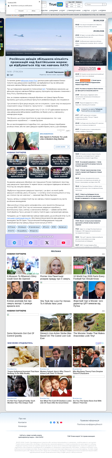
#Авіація (22, 227)
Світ (15, 15)
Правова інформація (89, 421)
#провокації (34, 227)
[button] (45, 6)
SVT (43, 89)
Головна (8, 15)
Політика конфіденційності (89, 424)
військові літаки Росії (29, 81)
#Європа (34, 231)
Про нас (22, 419)
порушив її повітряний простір (19, 218)
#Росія (46, 227)
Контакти (22, 422)
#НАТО (11, 231)
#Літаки (11, 227)
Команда (22, 426)
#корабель (22, 231)
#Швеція (62, 227)
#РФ (54, 227)
